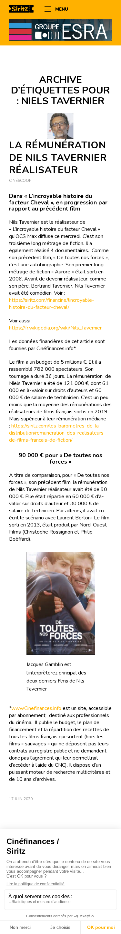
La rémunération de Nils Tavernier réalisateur (58, 158)
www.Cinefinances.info (36, 708)
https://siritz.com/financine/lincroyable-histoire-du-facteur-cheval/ (51, 304)
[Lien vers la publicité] (60, 30)
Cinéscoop (20, 180)
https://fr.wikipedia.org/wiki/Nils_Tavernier (55, 327)
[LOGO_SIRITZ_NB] (23, 10)
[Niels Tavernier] (60, 126)
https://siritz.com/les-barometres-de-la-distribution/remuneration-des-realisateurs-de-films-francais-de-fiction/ (57, 433)
